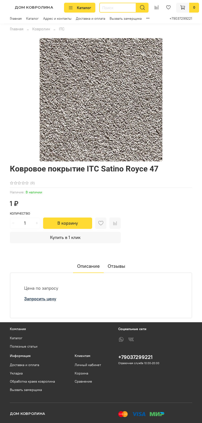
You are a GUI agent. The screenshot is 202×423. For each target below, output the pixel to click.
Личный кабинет (88, 365)
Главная (16, 18)
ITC (62, 28)
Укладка (16, 373)
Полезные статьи (23, 346)
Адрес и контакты (57, 18)
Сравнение (83, 381)
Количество (20, 213)
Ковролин (41, 28)
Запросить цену (40, 299)
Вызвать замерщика (126, 18)
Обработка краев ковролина (32, 381)
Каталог (84, 7)
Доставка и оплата (90, 18)
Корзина (81, 373)
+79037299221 (180, 18)
